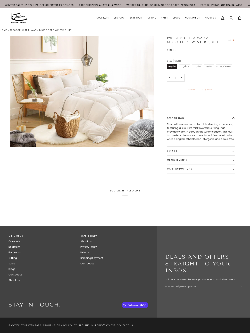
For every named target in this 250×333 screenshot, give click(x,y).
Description (175, 118)
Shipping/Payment (91, 258)
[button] (102, 18)
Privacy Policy (88, 246)
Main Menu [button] (16, 236)
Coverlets (14, 241)
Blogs (12, 269)
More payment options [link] (181, 110)
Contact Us (15, 274)
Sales (12, 263)
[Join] (238, 286)
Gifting (13, 258)
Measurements (177, 160)
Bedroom (14, 246)
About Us (14, 280)
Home (3, 30)
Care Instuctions (179, 168)
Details (172, 151)
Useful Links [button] (88, 236)
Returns (85, 252)
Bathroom (15, 252)
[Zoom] (82, 91)
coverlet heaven (22, 325)
